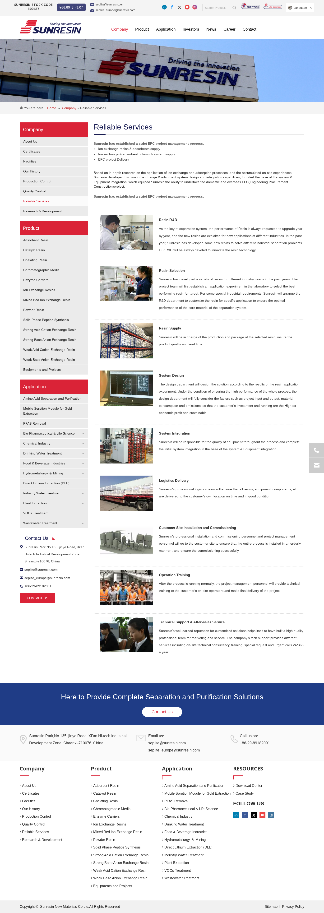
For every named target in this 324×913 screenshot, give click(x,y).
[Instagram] (194, 7)
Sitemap (271, 906)
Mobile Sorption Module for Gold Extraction (197, 793)
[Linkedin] (164, 7)
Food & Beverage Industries (44, 463)
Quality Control (34, 191)
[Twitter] (179, 7)
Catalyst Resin (34, 250)
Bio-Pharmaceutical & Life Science (49, 433)
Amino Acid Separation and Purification (52, 398)
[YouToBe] (187, 7)
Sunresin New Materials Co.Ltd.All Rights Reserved (80, 906)
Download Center (249, 785)
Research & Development (42, 211)
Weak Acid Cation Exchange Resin (49, 350)
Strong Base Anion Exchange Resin (49, 340)
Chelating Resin (35, 260)
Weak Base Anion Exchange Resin (49, 359)
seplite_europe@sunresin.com (115, 10)
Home (51, 108)
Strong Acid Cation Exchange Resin (49, 330)
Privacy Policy (293, 906)
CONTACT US (37, 598)
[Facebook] (172, 7)
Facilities (29, 161)
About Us (30, 141)
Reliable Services (93, 108)
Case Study (245, 793)
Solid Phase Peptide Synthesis (46, 320)
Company (69, 108)
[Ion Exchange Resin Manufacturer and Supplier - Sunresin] (50, 26)
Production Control (37, 181)
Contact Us (162, 711)
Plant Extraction (35, 503)
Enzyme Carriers (35, 280)
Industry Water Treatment (42, 493)
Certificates (31, 151)
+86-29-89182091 (37, 586)
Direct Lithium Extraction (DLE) (46, 483)
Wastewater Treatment (40, 523)
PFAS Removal (34, 423)
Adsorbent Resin (35, 240)
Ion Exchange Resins (39, 290)
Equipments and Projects (42, 369)
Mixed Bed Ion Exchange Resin (46, 300)
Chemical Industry (36, 443)
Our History (31, 171)
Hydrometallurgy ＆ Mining (43, 473)
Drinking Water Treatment (42, 453)
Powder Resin (33, 310)
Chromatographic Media (41, 270)
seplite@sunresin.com (110, 4)
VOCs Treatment (35, 513)
